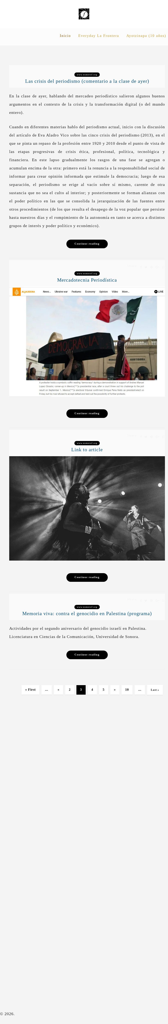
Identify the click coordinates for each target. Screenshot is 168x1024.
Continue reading (87, 243)
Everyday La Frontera (98, 36)
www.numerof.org (87, 74)
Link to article (87, 449)
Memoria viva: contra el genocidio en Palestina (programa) (87, 613)
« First (30, 689)
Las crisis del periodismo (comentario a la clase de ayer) (87, 81)
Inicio (65, 36)
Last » (155, 689)
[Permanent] (87, 395)
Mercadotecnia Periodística (87, 280)
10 (127, 689)
